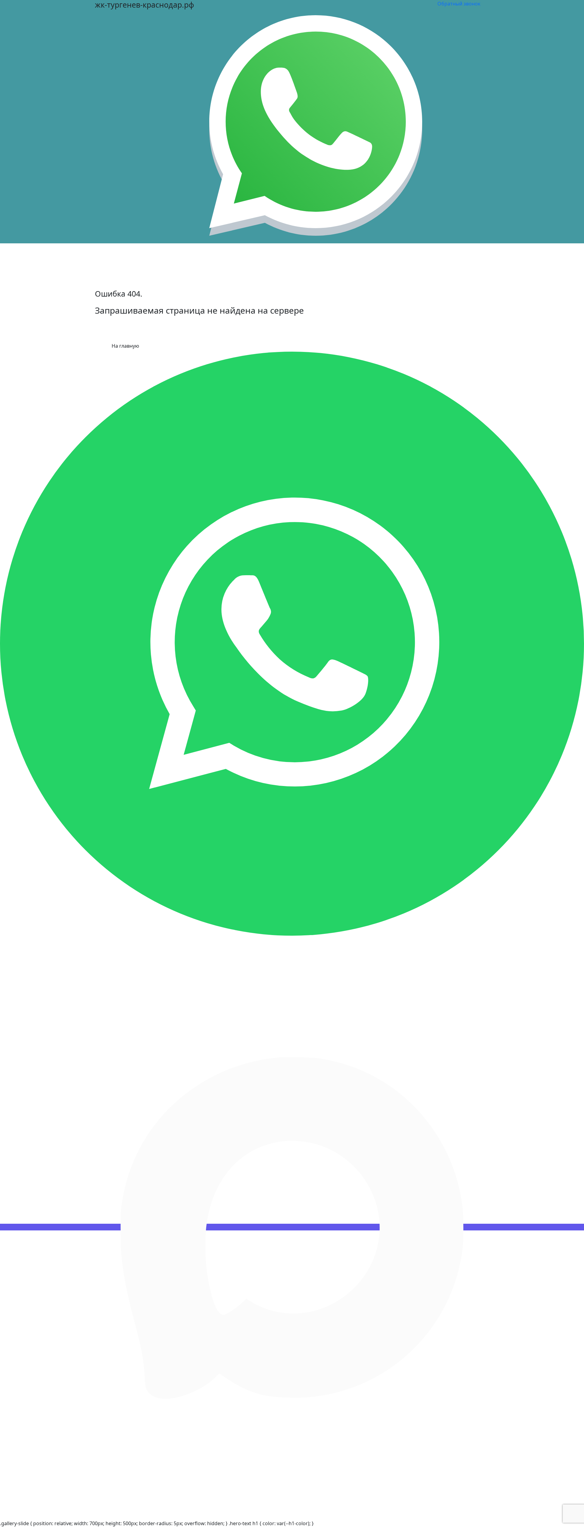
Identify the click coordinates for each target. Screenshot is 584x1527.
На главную (125, 346)
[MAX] (292, 1227)
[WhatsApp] (292, 643)
